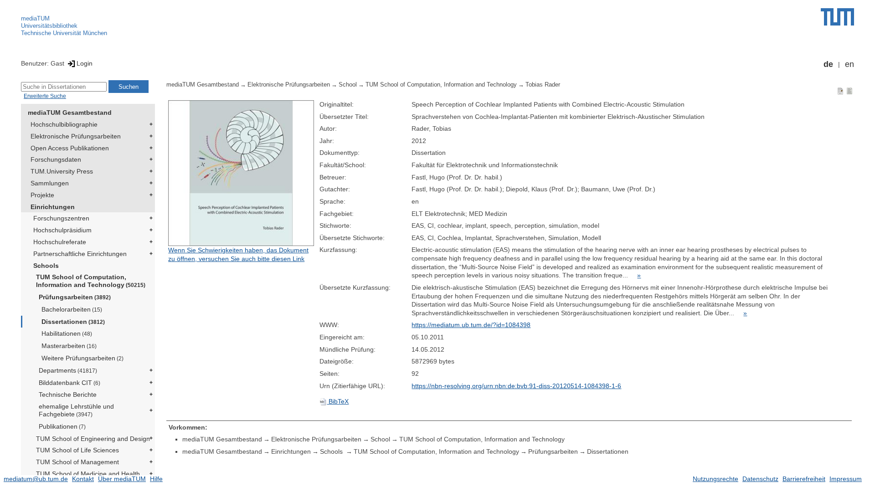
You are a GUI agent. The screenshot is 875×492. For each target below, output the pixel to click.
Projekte (42, 195)
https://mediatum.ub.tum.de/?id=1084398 (471, 324)
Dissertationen (73, 321)
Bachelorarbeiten (71, 309)
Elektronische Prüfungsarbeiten (76, 136)
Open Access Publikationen (70, 148)
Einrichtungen (53, 206)
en (849, 64)
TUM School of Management (77, 462)
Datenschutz (760, 478)
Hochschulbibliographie (64, 124)
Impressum (845, 478)
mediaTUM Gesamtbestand (70, 112)
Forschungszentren (61, 218)
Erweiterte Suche (45, 96)
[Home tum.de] (837, 17)
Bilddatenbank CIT (69, 382)
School (348, 85)
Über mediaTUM (122, 478)
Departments (68, 370)
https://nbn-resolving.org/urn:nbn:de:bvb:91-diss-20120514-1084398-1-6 (516, 386)
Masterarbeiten (69, 345)
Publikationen (62, 426)
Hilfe (156, 478)
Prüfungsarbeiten (75, 297)
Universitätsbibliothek (49, 25)
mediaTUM (35, 18)
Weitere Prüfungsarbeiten (82, 358)
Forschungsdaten (56, 159)
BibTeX (338, 401)
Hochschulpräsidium (62, 230)
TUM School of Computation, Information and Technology (90, 280)
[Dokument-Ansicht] (840, 91)
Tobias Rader (542, 85)
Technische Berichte (68, 394)
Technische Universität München (64, 33)
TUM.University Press (62, 171)
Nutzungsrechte (715, 478)
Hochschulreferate (59, 242)
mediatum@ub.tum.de (36, 478)
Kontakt (83, 478)
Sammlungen (50, 183)
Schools (46, 265)
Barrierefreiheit (803, 478)
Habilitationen (66, 333)
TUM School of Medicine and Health (88, 473)
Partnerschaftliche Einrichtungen (80, 253)
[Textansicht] (849, 91)
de (828, 64)
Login (85, 63)
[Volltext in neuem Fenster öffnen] (241, 173)
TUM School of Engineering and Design (93, 438)
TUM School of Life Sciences (77, 450)
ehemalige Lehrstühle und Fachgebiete (76, 410)
